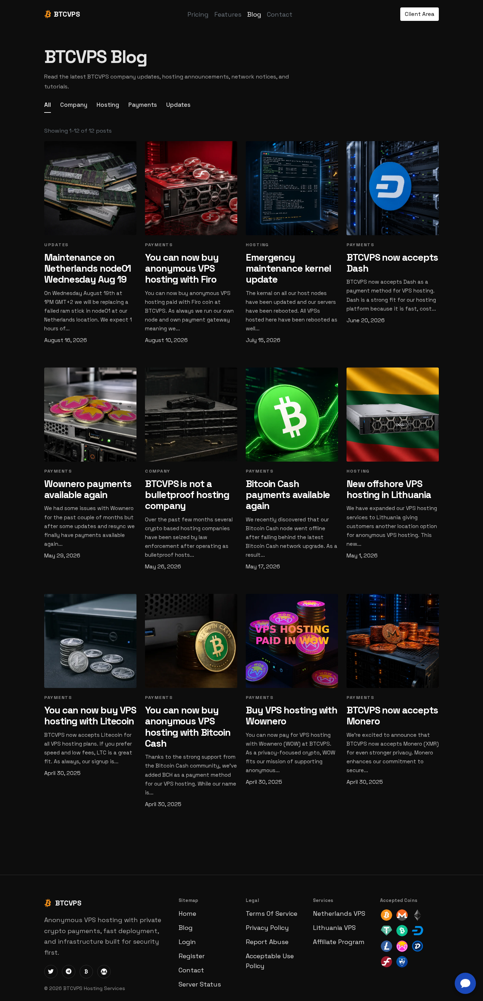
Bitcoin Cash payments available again (288, 495)
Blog (254, 14)
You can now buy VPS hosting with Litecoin (90, 715)
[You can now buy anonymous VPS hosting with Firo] (191, 188)
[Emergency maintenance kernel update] (292, 188)
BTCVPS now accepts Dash (392, 262)
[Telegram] (68, 971)
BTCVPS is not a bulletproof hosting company (187, 495)
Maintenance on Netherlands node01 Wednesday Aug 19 (87, 268)
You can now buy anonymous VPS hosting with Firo (182, 268)
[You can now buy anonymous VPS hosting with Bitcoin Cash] (191, 641)
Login (187, 942)
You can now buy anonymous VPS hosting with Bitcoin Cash (188, 727)
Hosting (108, 105)
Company (73, 105)
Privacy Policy (267, 928)
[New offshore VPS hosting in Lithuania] (393, 415)
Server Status (200, 984)
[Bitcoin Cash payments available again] (292, 415)
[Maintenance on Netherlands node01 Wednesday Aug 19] (90, 188)
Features (228, 14)
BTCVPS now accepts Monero (392, 715)
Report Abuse (267, 942)
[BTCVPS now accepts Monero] (393, 641)
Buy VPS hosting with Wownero (291, 715)
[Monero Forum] (104, 971)
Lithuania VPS (334, 928)
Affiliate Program (339, 942)
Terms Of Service (271, 913)
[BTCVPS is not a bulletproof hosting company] (191, 415)
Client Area (419, 14)
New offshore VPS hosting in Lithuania (389, 489)
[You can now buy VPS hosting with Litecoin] (90, 641)
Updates (178, 105)
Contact (279, 14)
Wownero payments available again (88, 489)
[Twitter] (51, 971)
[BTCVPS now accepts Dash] (393, 188)
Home (187, 913)
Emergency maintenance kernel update (288, 268)
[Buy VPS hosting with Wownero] (292, 641)
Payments (142, 105)
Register (192, 956)
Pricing (198, 14)
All (47, 105)
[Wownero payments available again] (90, 415)
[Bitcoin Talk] (86, 971)
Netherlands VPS (339, 913)
